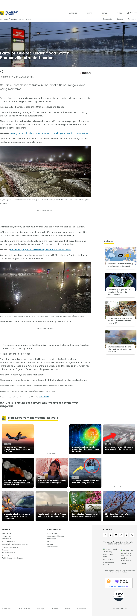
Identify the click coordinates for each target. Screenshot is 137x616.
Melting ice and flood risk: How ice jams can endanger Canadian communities (49, 133)
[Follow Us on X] (132, 535)
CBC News (44, 396)
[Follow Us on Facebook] (105, 535)
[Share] (1, 71)
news (6, 19)
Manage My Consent (10, 547)
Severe (21, 19)
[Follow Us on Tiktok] (121, 535)
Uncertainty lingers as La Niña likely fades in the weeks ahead (40, 249)
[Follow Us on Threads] (126, 535)
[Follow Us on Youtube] (115, 535)
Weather (13, 19)
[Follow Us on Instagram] (110, 535)
